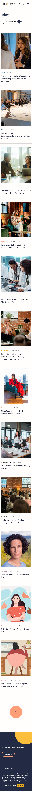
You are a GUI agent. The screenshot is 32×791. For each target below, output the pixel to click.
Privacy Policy (8, 769)
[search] (19, 3)
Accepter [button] (20, 785)
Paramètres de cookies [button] (9, 785)
